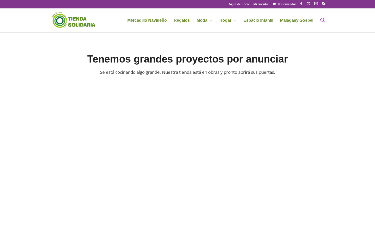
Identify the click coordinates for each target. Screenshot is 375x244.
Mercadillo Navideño (147, 20)
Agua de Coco (239, 4)
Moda (202, 20)
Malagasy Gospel (296, 20)
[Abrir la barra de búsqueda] (322, 20)
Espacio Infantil (258, 20)
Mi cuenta (260, 4)
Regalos (182, 20)
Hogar (225, 20)
